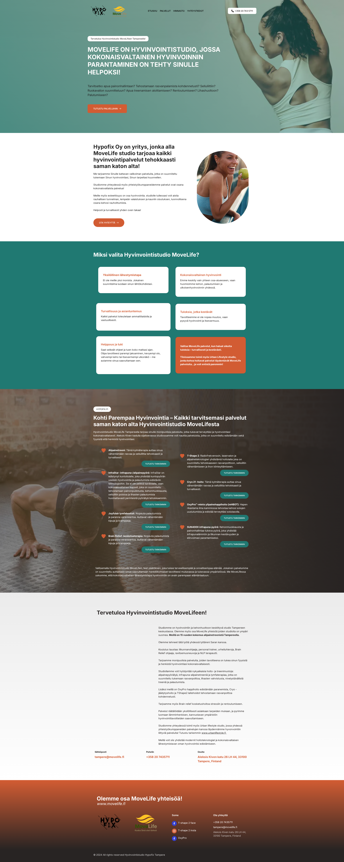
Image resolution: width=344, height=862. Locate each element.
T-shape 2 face (187, 822)
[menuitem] (152, 10)
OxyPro (182, 837)
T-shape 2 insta (187, 830)
